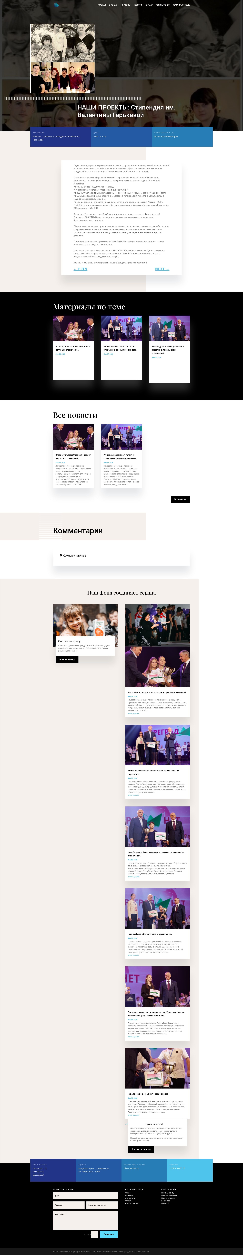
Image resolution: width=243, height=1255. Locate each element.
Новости (138, 5)
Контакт (149, 5)
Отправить (109, 1234)
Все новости (180, 499)
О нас (127, 1193)
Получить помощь (181, 5)
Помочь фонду (162, 5)
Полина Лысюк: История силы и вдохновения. (150, 934)
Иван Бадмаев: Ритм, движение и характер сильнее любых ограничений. (168, 349)
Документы (130, 1198)
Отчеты (128, 1201)
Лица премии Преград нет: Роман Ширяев (148, 1094)
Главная (102, 5)
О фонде (113, 5)
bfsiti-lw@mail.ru (131, 1168)
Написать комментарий (166, 135)
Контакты (165, 1201)
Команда (129, 1195)
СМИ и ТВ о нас (132, 1203)
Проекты (126, 5)
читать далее (133, 713)
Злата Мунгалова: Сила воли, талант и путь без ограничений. (157, 692)
